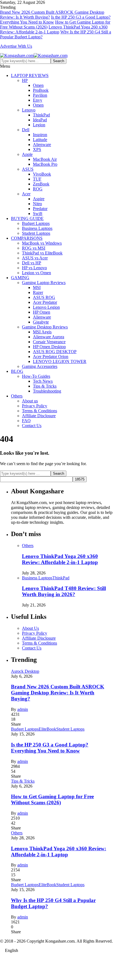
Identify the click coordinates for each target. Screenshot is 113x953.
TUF (37, 179)
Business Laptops (37, 228)
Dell (25, 129)
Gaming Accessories (39, 366)
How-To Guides (36, 376)
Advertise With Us (16, 46)
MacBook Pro (45, 164)
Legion (39, 124)
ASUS (27, 169)
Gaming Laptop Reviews (44, 282)
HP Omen (41, 312)
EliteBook (47, 729)
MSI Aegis (42, 332)
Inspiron (40, 134)
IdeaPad (40, 120)
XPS (37, 149)
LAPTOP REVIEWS (30, 75)
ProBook (41, 90)
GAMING (20, 277)
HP (25, 80)
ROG (38, 189)
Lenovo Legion (46, 307)
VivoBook (42, 174)
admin (22, 709)
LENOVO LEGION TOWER (59, 361)
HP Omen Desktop (49, 346)
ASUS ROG (44, 297)
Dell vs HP (31, 263)
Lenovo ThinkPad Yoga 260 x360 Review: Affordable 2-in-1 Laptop (54, 29)
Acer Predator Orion (50, 356)
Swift (37, 213)
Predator (40, 208)
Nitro (37, 203)
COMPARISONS (27, 238)
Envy (37, 100)
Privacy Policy (34, 405)
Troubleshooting (47, 391)
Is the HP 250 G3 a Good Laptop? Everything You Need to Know (49, 748)
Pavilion (40, 95)
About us (30, 401)
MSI (37, 287)
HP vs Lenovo (34, 267)
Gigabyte (41, 322)
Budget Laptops (36, 223)
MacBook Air (45, 159)
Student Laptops (36, 233)
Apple (27, 154)
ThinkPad (41, 115)
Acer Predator (45, 302)
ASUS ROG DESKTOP (55, 351)
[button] (56, 950)
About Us (30, 628)
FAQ (26, 420)
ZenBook (41, 184)
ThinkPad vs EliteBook (42, 253)
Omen (38, 85)
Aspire (38, 198)
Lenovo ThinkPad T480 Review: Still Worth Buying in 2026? (64, 591)
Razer (38, 292)
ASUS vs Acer (35, 258)
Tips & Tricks (44, 386)
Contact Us (31, 425)
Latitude (40, 139)
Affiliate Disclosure (39, 415)
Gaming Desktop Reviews (45, 327)
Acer (26, 193)
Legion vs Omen (36, 272)
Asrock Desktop (25, 671)
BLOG (17, 371)
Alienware (42, 144)
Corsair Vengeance (49, 341)
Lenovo (28, 110)
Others (16, 396)
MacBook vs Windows (42, 243)
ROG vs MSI (33, 248)
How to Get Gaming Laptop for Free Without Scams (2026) (52, 799)
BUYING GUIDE (27, 218)
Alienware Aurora (48, 336)
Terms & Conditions (39, 410)
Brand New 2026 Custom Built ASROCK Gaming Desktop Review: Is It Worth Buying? (57, 693)
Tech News (43, 381)
